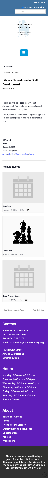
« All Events (8, 66)
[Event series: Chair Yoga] (28, 210)
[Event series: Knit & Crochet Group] (26, 300)
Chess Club (7, 250)
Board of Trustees (12, 416)
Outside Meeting (21, 154)
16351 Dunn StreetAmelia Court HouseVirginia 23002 (13, 353)
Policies (6, 437)
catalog (28, 7)
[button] (24, 52)
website (39, 7)
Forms (5, 420)
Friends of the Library (14, 424)
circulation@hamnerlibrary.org (27, 342)
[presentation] (23, 187)
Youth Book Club (38, 310)
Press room (8, 441)
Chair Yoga (7, 206)
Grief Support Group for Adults (14, 310)
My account (40, 2)
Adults (4, 154)
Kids (12, 154)
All (9, 154)
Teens (31, 154)
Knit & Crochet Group (11, 296)
